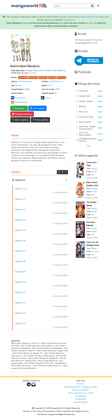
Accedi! (95, 43)
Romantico (33, 77)
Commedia (23, 77)
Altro (89, 146)
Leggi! (99, 91)
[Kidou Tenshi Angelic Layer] (80, 189)
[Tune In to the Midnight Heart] (80, 249)
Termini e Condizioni (80, 390)
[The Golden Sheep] (80, 209)
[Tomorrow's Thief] (80, 169)
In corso (95, 251)
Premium (80, 383)
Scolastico (43, 77)
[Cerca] (92, 6)
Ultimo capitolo (21, 119)
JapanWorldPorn (80, 402)
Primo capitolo (41, 119)
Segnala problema (23, 114)
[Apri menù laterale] (98, 5)
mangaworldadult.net (88, 17)
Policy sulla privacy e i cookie (80, 393)
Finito (49, 85)
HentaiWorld (80, 399)
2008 (57, 89)
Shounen (52, 77)
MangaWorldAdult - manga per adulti (80, 387)
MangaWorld (68, 20)
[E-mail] (33, 385)
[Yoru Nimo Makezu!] (80, 229)
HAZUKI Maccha (25, 81)
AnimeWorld (80, 396)
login (25, 23)
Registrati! (98, 40)
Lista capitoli (38, 108)
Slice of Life (61, 77)
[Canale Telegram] (29, 385)
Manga (19, 85)
